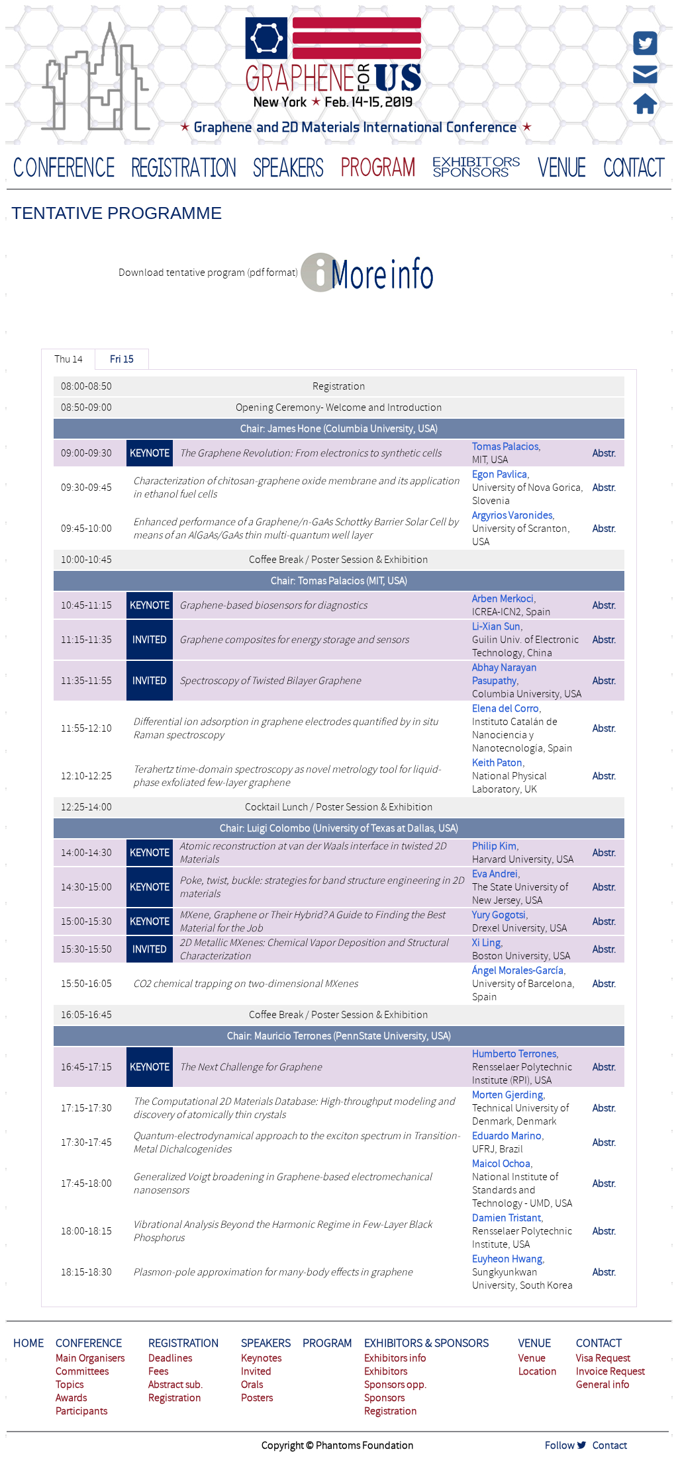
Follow (561, 1445)
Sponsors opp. (395, 1384)
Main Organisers (90, 1358)
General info (603, 1384)
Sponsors (384, 1397)
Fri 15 (122, 359)
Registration (174, 1397)
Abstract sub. (175, 1384)
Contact (610, 1445)
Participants (81, 1411)
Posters (257, 1397)
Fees (158, 1371)
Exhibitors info (395, 1358)
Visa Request (603, 1358)
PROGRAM (327, 1343)
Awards (71, 1397)
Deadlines (170, 1358)
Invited (256, 1371)
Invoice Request (610, 1371)
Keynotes (261, 1358)
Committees (82, 1371)
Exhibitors (385, 1371)
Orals (252, 1384)
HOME (28, 1343)
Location (537, 1371)
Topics (69, 1384)
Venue (532, 1358)
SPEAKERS (266, 1343)
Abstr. (604, 453)
